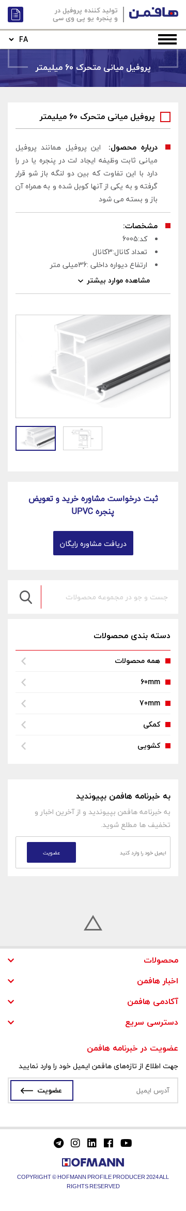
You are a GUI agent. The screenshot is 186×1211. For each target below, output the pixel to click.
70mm (150, 703)
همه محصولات (137, 660)
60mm (150, 681)
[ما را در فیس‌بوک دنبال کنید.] (108, 1143)
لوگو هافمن (153, 13)
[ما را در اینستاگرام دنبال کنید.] (75, 1143)
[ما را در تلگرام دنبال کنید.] (59, 1143)
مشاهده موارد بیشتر (118, 280)
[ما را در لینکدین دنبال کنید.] (92, 1143)
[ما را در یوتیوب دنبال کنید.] (126, 1143)
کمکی (151, 724)
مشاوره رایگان (15, 14)
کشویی (148, 745)
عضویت (49, 1090)
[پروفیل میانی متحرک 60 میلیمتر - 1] (36, 438)
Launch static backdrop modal (129, 1201)
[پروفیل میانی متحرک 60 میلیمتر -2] (83, 438)
